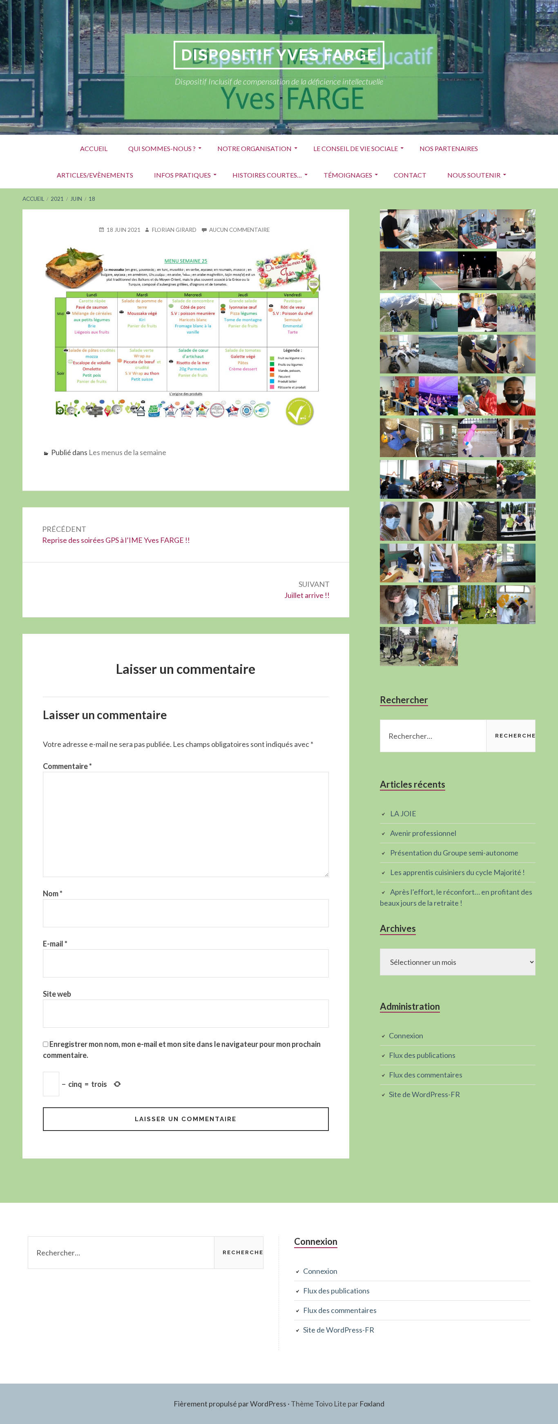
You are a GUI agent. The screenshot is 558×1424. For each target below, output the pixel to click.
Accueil (93, 148)
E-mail (55, 943)
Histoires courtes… (267, 175)
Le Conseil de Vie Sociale (355, 148)
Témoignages (348, 175)
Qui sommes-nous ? (162, 148)
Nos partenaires (449, 148)
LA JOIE (403, 813)
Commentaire (67, 766)
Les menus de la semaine (127, 452)
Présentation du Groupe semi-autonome (454, 852)
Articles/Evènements (95, 175)
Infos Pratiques (182, 175)
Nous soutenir (473, 175)
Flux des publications (422, 1055)
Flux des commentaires (425, 1074)
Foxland (371, 1403)
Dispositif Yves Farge (279, 55)
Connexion (406, 1035)
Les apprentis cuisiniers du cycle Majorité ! (457, 872)
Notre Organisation (254, 148)
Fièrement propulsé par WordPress (230, 1403)
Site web (57, 993)
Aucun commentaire (239, 229)
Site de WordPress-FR (424, 1094)
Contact (410, 175)
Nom (52, 893)
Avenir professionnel (423, 833)
